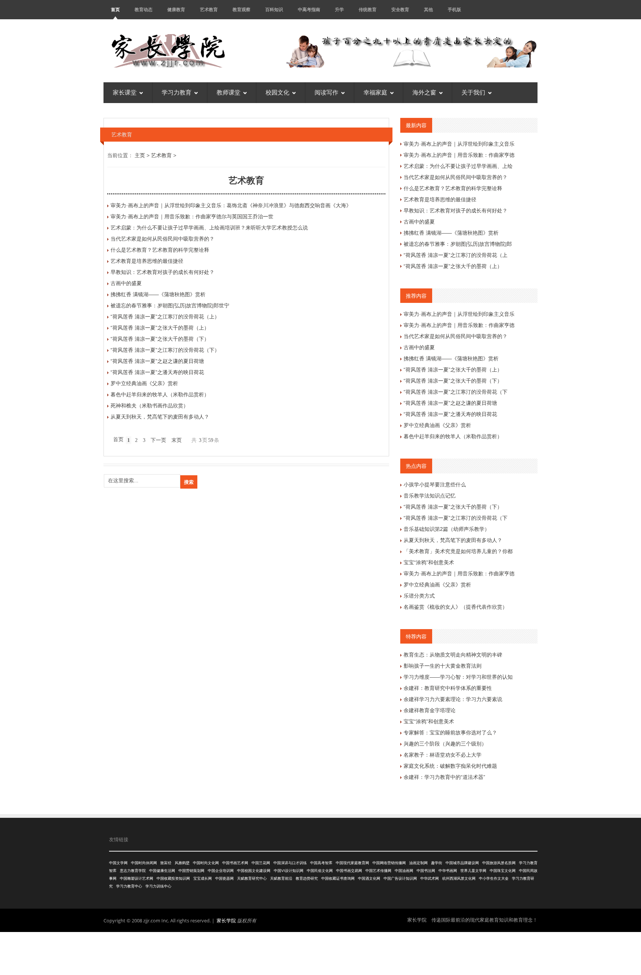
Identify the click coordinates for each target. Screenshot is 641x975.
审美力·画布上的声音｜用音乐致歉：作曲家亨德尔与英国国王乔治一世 (192, 216)
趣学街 (436, 863)
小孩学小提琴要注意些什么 (435, 485)
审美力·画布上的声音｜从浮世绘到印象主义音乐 (459, 144)
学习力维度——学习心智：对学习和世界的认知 (458, 677)
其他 (428, 9)
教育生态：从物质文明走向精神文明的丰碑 (453, 655)
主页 (140, 155)
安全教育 (400, 9)
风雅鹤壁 (182, 863)
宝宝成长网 (202, 878)
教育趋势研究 (307, 878)
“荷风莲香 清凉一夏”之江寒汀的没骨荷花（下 (455, 392)
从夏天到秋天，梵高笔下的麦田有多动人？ (160, 417)
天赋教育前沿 (281, 878)
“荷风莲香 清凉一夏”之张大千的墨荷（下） (160, 339)
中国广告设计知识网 (400, 878)
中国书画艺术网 (235, 863)
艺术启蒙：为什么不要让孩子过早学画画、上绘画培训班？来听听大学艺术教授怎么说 (209, 228)
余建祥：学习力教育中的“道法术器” (444, 777)
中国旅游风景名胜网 (499, 863)
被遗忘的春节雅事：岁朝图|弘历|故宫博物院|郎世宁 (170, 305)
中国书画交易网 (349, 871)
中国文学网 (118, 863)
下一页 (158, 440)
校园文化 (277, 92)
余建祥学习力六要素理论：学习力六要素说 (453, 699)
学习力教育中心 (129, 886)
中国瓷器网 (224, 878)
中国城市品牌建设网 (462, 863)
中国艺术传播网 (378, 871)
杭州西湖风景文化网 (459, 878)
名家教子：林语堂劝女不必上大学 (442, 755)
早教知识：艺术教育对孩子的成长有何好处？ (162, 272)
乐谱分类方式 (419, 596)
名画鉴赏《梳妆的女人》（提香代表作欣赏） (455, 607)
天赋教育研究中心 (252, 878)
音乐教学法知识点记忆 (430, 496)
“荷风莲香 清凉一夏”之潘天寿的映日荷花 (157, 372)
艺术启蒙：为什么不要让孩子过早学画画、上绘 (458, 166)
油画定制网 (418, 863)
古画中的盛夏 (126, 283)
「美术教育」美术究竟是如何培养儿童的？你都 (458, 551)
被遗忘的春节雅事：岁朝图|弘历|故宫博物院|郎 (458, 244)
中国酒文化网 (369, 878)
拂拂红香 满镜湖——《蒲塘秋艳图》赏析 (158, 294)
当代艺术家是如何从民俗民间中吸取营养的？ (162, 239)
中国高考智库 (321, 863)
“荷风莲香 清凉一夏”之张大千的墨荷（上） (160, 328)
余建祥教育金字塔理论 (430, 710)
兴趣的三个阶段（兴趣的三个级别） (445, 744)
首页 (115, 9)
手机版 (454, 9)
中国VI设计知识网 (288, 871)
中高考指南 (309, 9)
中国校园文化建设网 (253, 871)
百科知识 (274, 9)
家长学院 (226, 920)
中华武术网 (429, 878)
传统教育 (368, 9)
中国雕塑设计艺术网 (136, 878)
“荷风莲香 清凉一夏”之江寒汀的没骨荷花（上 (455, 255)
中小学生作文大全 (494, 878)
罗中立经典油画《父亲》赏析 (144, 383)
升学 (339, 9)
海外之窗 (424, 92)
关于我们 (473, 92)
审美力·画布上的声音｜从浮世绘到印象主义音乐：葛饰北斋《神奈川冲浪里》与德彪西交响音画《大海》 (231, 205)
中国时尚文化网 (206, 863)
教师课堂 (228, 92)
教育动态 (143, 9)
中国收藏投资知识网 (173, 878)
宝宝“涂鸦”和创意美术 (429, 562)
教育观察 (241, 9)
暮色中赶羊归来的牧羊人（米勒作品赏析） (160, 394)
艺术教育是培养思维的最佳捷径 (147, 261)
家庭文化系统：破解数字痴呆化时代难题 (450, 766)
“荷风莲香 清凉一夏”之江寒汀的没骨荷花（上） (165, 317)
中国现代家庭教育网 (352, 863)
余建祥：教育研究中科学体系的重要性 (448, 688)
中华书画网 (447, 871)
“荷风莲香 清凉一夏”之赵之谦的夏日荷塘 (157, 361)
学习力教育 (176, 92)
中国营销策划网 (191, 871)
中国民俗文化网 (320, 871)
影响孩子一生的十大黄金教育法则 (442, 666)
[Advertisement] (320, 952)
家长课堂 (125, 92)
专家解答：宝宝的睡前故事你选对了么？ (450, 733)
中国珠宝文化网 (503, 871)
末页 (176, 440)
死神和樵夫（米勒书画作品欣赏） (149, 406)
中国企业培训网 (221, 871)
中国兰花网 (261, 863)
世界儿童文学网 (473, 871)
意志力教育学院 (133, 871)
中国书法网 (426, 871)
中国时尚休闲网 (144, 863)
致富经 (165, 863)
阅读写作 (326, 92)
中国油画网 (404, 871)
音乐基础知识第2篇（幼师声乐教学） (447, 529)
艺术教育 (209, 9)
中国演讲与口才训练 (290, 863)
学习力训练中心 (158, 886)
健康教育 (176, 9)
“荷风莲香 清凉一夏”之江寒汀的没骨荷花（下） (165, 350)
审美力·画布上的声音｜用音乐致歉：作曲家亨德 (459, 155)
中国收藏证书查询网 (338, 878)
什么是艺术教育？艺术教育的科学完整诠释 (160, 250)
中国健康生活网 (162, 871)
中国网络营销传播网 (389, 863)
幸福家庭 (375, 92)
